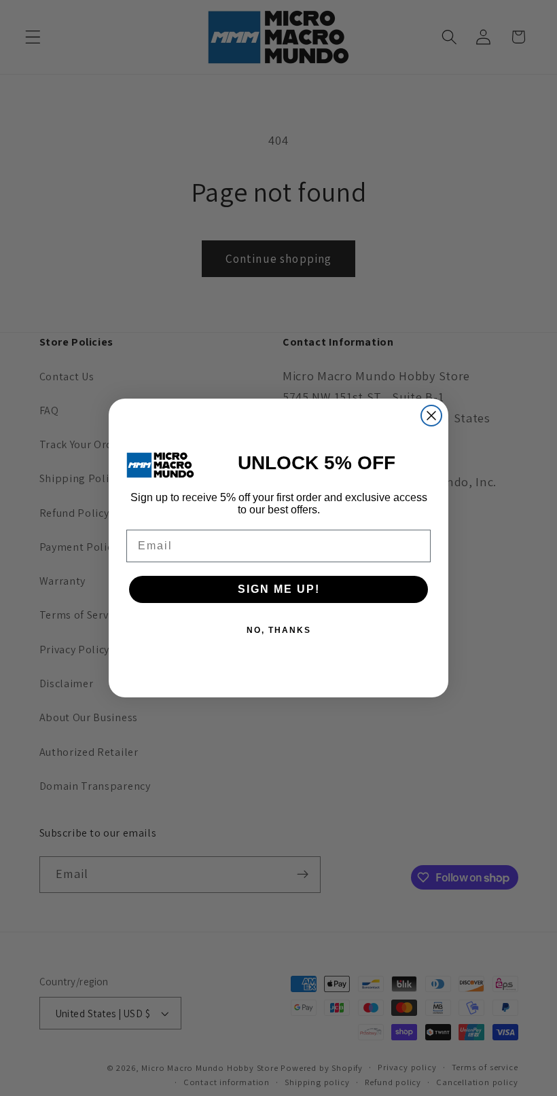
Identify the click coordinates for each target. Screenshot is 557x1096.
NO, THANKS (279, 630)
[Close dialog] (431, 415)
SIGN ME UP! (279, 589)
